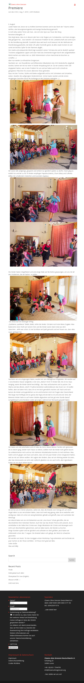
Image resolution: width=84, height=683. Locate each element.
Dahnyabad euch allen (16, 573)
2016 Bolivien (35, 12)
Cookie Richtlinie (14, 663)
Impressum (12, 658)
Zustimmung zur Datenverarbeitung (23, 612)
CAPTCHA (13, 644)
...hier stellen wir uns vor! (53, 674)
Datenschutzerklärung (16, 661)
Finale (10, 570)
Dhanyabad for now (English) (18, 576)
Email (12, 606)
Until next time (13, 583)
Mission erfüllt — (14, 580)
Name (12, 600)
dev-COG (14, 12)
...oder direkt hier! (51, 610)
